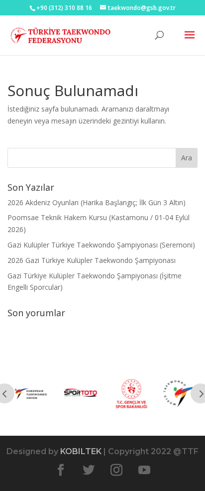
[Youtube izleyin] (144, 470)
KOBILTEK (81, 451)
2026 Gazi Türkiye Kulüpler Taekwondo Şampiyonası (91, 260)
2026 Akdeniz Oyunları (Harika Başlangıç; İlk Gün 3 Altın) (96, 202)
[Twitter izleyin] (89, 470)
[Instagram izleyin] (116, 470)
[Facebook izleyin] (61, 470)
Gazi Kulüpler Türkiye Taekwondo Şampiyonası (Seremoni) (101, 244)
